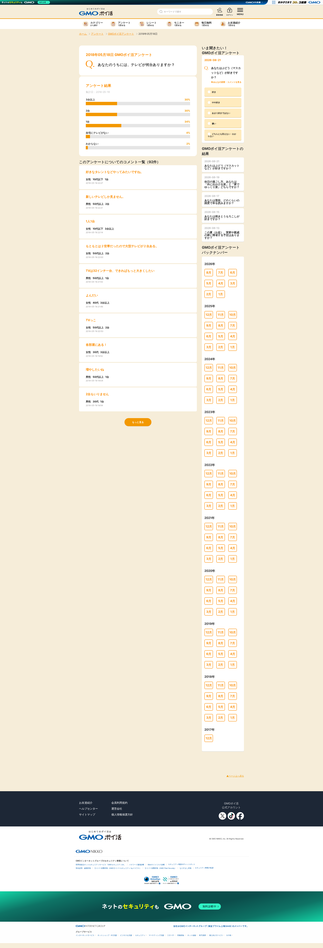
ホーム (83, 33)
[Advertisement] (61, 758)
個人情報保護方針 (122, 814)
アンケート (97, 33)
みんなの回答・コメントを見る (227, 82)
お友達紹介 (86, 802)
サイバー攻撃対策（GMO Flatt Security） (160, 868)
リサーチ (170, 935)
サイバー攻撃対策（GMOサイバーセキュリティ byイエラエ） (117, 868)
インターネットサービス (85, 935)
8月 (208, 272)
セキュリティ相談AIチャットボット (181, 864)
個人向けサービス (216, 935)
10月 (232, 314)
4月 (220, 283)
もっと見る (138, 422)
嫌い (214, 123)
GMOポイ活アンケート (121, 33)
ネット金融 (191, 935)
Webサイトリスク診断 (156, 865)
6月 (232, 272)
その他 (228, 935)
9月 (208, 325)
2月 (208, 294)
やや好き (216, 102)
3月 (232, 283)
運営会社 (116, 808)
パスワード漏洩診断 (136, 865)
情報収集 (180, 935)
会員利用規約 (119, 802)
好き (214, 92)
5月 (208, 283)
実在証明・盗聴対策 (83, 868)
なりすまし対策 (185, 868)
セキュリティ (140, 935)
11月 (221, 314)
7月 (220, 272)
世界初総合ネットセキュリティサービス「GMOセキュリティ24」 (100, 865)
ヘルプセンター (88, 808)
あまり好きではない (221, 113)
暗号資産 (202, 935)
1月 (220, 294)
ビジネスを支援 (126, 935)
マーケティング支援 (156, 935)
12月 (209, 314)
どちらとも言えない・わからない (222, 135)
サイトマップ (87, 814)
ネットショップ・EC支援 (107, 935)
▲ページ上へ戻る (235, 776)
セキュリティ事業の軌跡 (204, 868)
